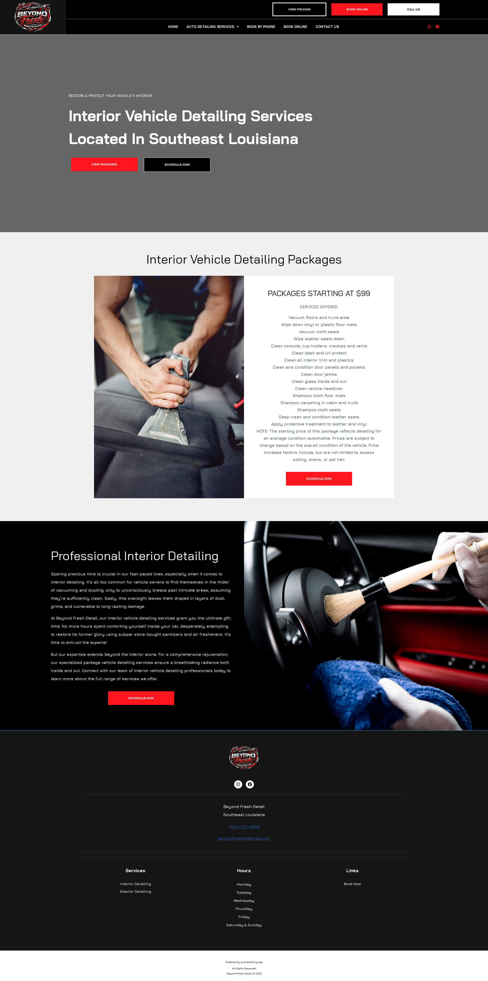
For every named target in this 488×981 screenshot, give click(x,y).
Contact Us (327, 27)
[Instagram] (429, 27)
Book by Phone (261, 27)
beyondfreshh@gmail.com (244, 838)
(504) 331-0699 (244, 826)
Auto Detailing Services (210, 27)
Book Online (295, 27)
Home (173, 27)
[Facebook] (437, 27)
